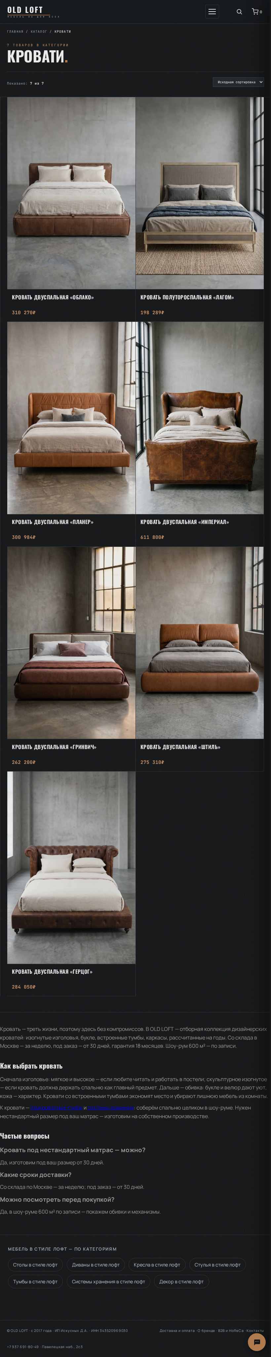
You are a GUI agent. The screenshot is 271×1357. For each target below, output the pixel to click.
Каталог (39, 31)
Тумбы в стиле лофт (35, 1281)
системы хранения (111, 1107)
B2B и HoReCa (231, 1330)
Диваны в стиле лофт (96, 1265)
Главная (15, 31)
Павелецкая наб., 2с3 (62, 1346)
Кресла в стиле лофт (157, 1265)
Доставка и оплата (177, 1330)
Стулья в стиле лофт (218, 1265)
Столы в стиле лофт (35, 1265)
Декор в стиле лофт (181, 1281)
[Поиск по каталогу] (239, 11)
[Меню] (212, 12)
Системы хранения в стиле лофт (108, 1281)
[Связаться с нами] (257, 1342)
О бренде (206, 1330)
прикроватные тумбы (56, 1107)
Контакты (255, 1330)
